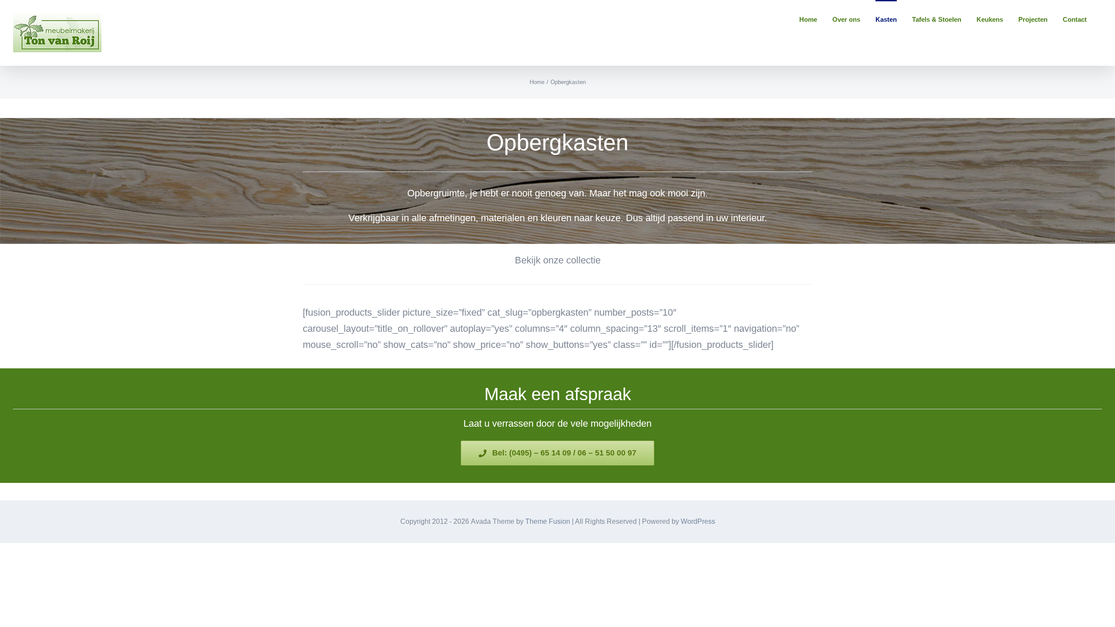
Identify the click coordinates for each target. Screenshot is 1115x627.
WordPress (698, 521)
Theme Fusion (547, 521)
